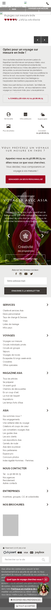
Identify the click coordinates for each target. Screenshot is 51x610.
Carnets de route (10, 443)
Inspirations (8, 399)
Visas (5, 321)
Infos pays (7, 328)
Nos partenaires (10, 450)
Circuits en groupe (11, 348)
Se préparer (8, 382)
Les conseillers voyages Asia (16, 430)
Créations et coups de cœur (16, 426)
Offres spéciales (10, 365)
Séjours (6, 351)
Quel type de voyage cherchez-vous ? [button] (27, 579)
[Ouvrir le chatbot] (43, 590)
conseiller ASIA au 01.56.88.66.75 (26, 98)
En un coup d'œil (11, 392)
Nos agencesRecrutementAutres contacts (10, 480)
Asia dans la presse (11, 447)
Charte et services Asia (13, 310)
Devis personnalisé (11, 314)
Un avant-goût (9, 385)
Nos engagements (11, 419)
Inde (13, 9)
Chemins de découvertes (14, 389)
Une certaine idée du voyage (16, 423)
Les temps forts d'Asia (13, 403)
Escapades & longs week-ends (17, 358)
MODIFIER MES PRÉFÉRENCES (26, 600)
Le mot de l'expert (11, 396)
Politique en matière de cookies (27, 589)
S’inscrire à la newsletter (25, 291)
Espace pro (8, 454)
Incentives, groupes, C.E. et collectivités (21, 497)
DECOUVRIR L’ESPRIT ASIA (25, 259)
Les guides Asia (10, 433)
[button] (37, 39)
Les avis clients (10, 436)
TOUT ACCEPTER (26, 606)
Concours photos (11, 457)
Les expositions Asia (12, 440)
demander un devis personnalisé (25, 179)
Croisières (7, 362)
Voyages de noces (11, 355)
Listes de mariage (11, 324)
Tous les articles (10, 379)
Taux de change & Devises (15, 317)
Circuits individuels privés (14, 344)
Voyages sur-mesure (12, 341)
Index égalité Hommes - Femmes (18, 460)
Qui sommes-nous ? (12, 416)
